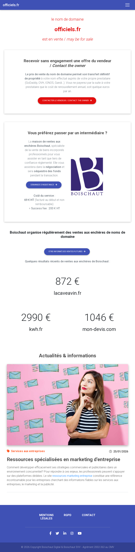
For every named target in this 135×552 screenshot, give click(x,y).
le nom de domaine (67, 19)
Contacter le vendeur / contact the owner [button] (65, 100)
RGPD (67, 515)
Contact (88, 515)
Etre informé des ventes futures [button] (65, 251)
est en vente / (67, 39)
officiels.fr (67, 29)
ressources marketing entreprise (72, 475)
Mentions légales (46, 516)
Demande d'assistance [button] (42, 185)
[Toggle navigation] (127, 5)
